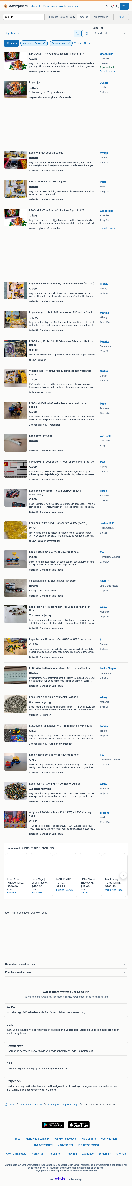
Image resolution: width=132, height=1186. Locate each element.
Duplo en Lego (59, 43)
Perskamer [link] (55, 1153)
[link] (15, 6)
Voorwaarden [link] (50, 6)
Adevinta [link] (72, 1153)
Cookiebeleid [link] (65, 1144)
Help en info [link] (35, 6)
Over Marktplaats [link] (16, 1153)
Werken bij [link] (37, 1153)
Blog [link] (17, 1138)
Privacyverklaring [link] (43, 1144)
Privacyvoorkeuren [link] (89, 1144)
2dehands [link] (88, 1153)
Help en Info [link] (89, 1138)
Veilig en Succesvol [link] (65, 1138)
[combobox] (24, 17)
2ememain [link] (105, 1153)
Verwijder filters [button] (82, 43)
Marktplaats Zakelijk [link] (37, 1138)
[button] (112, 6)
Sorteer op (98, 28)
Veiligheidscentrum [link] (68, 6)
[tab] (78, 33)
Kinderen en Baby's (32, 43)
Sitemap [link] (121, 1153)
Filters (13, 43)
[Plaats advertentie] (124, 6)
